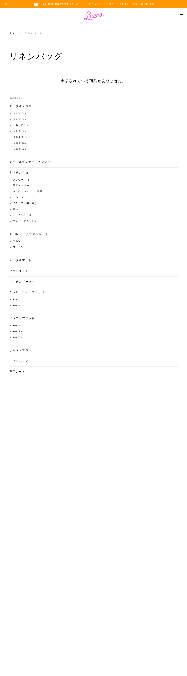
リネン (17, 241)
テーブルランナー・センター (30, 162)
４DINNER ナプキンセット (28, 234)
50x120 (17, 331)
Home (13, 33)
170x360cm (20, 149)
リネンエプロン (20, 350)
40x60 (17, 305)
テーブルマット (20, 260)
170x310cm (20, 143)
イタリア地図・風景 (25, 203)
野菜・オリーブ (22, 185)
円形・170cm (21, 125)
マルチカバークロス (23, 281)
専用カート (17, 371)
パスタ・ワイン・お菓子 (28, 191)
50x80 (17, 325)
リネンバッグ (19, 361)
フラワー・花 (21, 179)
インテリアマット (22, 318)
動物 (15, 209)
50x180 (17, 337)
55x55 (17, 299)
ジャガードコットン (25, 221)
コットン (18, 247)
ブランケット (19, 271)
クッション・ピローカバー (28, 292)
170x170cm (20, 119)
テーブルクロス (20, 106)
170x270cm (20, 137)
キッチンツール (22, 215)
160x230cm (20, 131)
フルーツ (18, 197)
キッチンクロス (20, 172)
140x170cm (20, 113)
